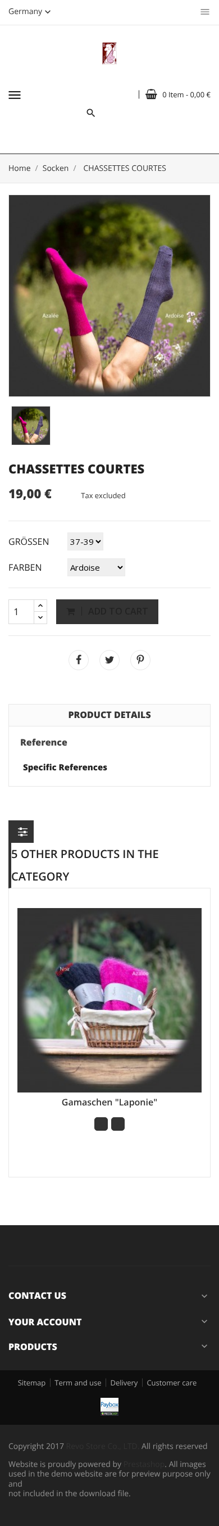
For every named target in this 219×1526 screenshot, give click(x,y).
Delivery (124, 1383)
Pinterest (140, 660)
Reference (43, 743)
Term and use (77, 1383)
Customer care (172, 1383)
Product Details (109, 714)
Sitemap (32, 1383)
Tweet (109, 660)
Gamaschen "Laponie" (109, 1102)
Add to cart (117, 611)
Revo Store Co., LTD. (103, 1446)
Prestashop (144, 1464)
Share (79, 660)
